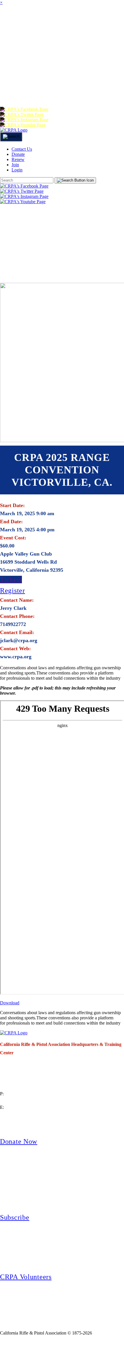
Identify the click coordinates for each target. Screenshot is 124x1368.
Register (12, 590)
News (46, 44)
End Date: (11, 521)
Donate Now (18, 1141)
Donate (74, 67)
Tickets (11, 579)
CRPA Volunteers (26, 1277)
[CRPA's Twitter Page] (22, 114)
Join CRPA (26, 1351)
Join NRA (69, 1351)
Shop (9, 67)
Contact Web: (15, 648)
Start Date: (12, 505)
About (32, 21)
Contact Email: (17, 632)
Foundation (40, 67)
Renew (101, 67)
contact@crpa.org (16, 1114)
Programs (17, 44)
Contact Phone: (17, 616)
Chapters (80, 21)
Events (70, 44)
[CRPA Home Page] (13, 1032)
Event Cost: (13, 538)
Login (30, 90)
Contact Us (22, 149)
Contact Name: (17, 600)
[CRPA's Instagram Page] (24, 119)
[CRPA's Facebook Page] (24, 109)
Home (8, 21)
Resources (102, 44)
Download (9, 1002)
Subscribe (14, 1217)
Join (54, 21)
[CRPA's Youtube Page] (23, 124)
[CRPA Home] (13, 130)
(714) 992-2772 (14, 1100)
